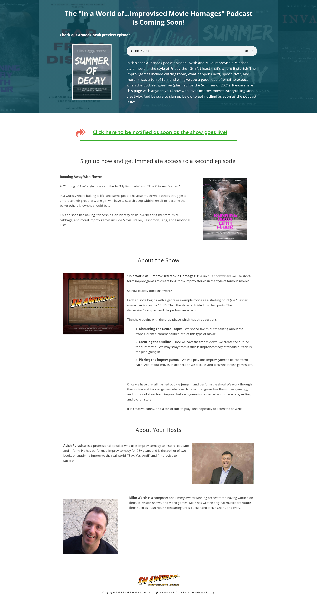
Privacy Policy (205, 592)
